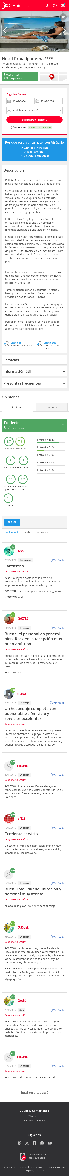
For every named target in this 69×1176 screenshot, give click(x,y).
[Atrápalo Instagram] (42, 1143)
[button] (63, 17)
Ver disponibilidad (34, 119)
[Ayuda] (55, 5)
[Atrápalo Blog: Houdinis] (19, 1143)
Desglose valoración (16, 571)
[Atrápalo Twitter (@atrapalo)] (27, 1143)
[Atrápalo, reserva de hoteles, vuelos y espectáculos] (6, 5)
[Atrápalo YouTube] (50, 1143)
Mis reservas (34, 1116)
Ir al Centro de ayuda (34, 1120)
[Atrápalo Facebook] (35, 1143)
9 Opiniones (16, 78)
